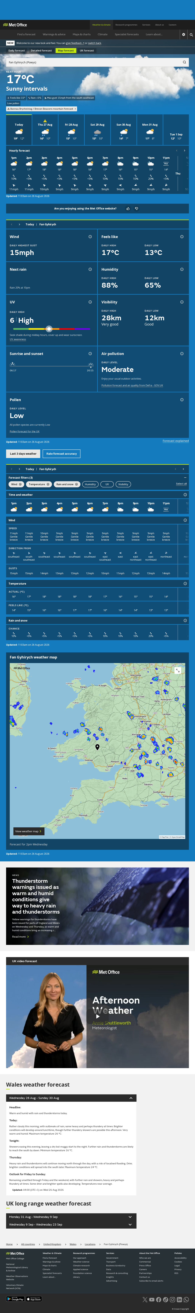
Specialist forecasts (127, 34)
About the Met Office (149, 1253)
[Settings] (183, 34)
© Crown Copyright (180, 1309)
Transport (111, 1261)
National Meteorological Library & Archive (17, 1267)
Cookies (178, 1261)
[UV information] (90, 302)
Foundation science (82, 1273)
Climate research (81, 1265)
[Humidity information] (181, 269)
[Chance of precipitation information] (90, 269)
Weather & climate (101, 25)
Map (66, 50)
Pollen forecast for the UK (24, 431)
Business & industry (115, 1265)
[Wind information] (185, 520)
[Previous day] (12, 224)
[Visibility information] (181, 302)
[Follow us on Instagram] (172, 1299)
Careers (172, 25)
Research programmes (126, 25)
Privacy (177, 1269)
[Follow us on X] (145, 1299)
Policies (178, 1253)
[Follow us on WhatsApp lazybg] (186, 1299)
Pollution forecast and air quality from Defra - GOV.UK (132, 385)
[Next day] (19, 224)
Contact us (144, 1277)
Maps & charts (81, 34)
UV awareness (18, 339)
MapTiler (164, 837)
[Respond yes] (128, 208)
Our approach (79, 1258)
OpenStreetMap (178, 837)
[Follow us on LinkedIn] (179, 1299)
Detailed (41, 50)
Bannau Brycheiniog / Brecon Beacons (41, 108)
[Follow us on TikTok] (165, 1299)
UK (87, 50)
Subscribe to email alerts (151, 1281)
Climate (103, 34)
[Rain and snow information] (185, 620)
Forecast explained (176, 441)
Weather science (81, 1261)
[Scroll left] (177, 150)
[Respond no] (136, 208)
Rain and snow (63, 485)
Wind (13, 485)
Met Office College (15, 1258)
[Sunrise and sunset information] (90, 353)
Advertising (111, 1281)
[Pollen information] (181, 399)
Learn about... (154, 34)
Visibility (123, 484)
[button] (97, 748)
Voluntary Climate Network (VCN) (15, 1287)
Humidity (90, 484)
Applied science (80, 1269)
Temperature (35, 485)
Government (112, 1258)
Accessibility (180, 1258)
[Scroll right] (185, 150)
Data (108, 1269)
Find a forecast (26, 34)
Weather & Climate (52, 1253)
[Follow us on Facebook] (158, 1299)
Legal (177, 1265)
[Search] (183, 61)
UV (107, 484)
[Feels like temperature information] (181, 236)
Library (76, 1277)
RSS (176, 1273)
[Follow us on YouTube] (151, 1299)
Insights (110, 1277)
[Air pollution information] (181, 353)
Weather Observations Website (17, 1278)
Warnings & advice (54, 34)
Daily (17, 50)
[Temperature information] (185, 583)
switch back (94, 43)
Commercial (145, 1261)
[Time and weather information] (185, 494)
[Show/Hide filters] (185, 478)
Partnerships (145, 1273)
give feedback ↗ (75, 43)
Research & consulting (117, 1273)
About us (159, 25)
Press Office (145, 1265)
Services (146, 25)
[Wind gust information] (90, 236)
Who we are (145, 1258)
